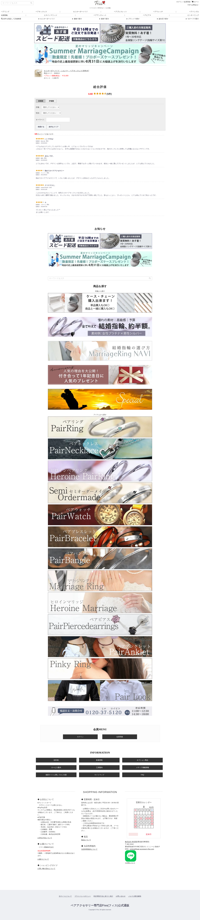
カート (196, 2)
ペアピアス (147, 15)
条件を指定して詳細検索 (12, 19)
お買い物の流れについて (46, 868)
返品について (86, 840)
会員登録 (187, 2)
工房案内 (99, 767)
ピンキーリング (193, 15)
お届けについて (43, 859)
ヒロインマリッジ (50, 15)
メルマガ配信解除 (134, 896)
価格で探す (77, 19)
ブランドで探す (133, 19)
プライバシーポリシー (83, 896)
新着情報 (99, 760)
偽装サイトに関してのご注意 (56, 775)
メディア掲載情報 (142, 767)
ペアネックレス (41, 11)
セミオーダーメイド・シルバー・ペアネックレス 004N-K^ (66, 71)
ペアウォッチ (158, 11)
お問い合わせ (120, 896)
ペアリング (5, 11)
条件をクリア (53, 127)
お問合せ (194, 5)
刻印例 (56, 760)
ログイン (179, 2)
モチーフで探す (192, 19)
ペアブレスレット (120, 11)
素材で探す (104, 19)
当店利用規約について (89, 849)
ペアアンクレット (100, 15)
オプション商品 (142, 760)
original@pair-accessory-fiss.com (142, 849)
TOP (189, 5)
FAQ (142, 775)
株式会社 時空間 (131, 842)
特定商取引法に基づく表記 (103, 896)
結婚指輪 (4, 15)
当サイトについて (65, 896)
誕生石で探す (162, 19)
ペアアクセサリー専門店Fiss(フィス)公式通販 (100, 905)
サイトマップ (99, 775)
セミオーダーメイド (80, 11)
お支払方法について (45, 838)
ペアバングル (194, 11)
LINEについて (130, 863)
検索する (41, 127)
